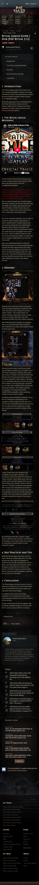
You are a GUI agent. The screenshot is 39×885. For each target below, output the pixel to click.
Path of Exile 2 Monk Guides (11, 809)
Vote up (35, 31)
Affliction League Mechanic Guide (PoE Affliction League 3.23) (18, 755)
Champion (5, 23)
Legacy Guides (7, 849)
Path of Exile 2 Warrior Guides (12, 817)
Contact (25, 858)
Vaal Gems (26, 839)
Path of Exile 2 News (9, 825)
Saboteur (17, 21)
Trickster (17, 23)
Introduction (11, 61)
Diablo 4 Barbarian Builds (10, 858)
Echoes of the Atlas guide (10, 110)
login (27, 4)
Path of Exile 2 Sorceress (10, 815)
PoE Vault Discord (19, 660)
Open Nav (2, 3)
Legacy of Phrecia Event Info (16, 742)
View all (19, 761)
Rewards (10, 70)
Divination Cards (28, 833)
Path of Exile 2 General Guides (12, 822)
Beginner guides (8, 836)
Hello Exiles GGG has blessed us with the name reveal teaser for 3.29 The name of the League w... (22, 685)
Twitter (31, 656)
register (33, 4)
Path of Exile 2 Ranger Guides (12, 812)
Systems (4, 42)
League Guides (7, 841)
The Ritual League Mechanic (17, 65)
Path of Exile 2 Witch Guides (11, 820)
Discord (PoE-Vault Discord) (17, 770)
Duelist (4, 16)
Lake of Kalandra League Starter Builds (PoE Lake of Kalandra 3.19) (18, 748)
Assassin (17, 19)
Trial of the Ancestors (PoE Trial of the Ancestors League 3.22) (18, 729)
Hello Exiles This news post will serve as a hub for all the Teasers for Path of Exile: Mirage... (22, 693)
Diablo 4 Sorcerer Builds (10, 868)
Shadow (18, 16)
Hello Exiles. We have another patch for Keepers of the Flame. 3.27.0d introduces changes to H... (21, 709)
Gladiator (5, 21)
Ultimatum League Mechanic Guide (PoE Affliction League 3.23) (18, 736)
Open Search (7, 3)
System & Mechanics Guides (11, 844)
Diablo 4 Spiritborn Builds (10, 871)
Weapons (26, 844)
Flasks (25, 836)
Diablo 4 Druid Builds (9, 860)
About (25, 866)
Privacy (25, 860)
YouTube (9, 656)
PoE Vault (19, 10)
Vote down (35, 36)
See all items (27, 848)
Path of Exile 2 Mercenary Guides (13, 807)
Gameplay (11, 42)
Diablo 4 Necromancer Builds (11, 863)
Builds (5, 839)
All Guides (6, 833)
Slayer (4, 19)
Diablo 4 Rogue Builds (9, 866)
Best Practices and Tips (15, 74)
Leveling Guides (8, 847)
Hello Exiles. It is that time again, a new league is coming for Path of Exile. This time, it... (21, 701)
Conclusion (10, 78)
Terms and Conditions (30, 863)
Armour (25, 841)
